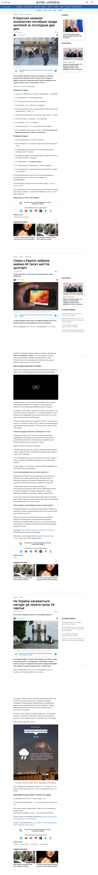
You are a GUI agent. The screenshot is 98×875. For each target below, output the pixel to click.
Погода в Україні (24, 844)
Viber (55, 192)
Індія (15, 557)
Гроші (50, 10)
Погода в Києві (34, 844)
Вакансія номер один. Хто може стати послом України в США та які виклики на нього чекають (73, 66)
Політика (36, 6)
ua (3, 2)
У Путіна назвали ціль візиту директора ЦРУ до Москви (72, 35)
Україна (16, 844)
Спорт (56, 6)
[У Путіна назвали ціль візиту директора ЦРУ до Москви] (73, 25)
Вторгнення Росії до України (21, 217)
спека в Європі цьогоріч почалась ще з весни (36, 530)
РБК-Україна (31, 327)
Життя (50, 6)
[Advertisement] (35, 340)
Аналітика (27, 6)
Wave (62, 6)
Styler (67, 6)
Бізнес (43, 6)
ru (9, 2)
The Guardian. (51, 327)
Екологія (60, 10)
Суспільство (39, 10)
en (6, 2)
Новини (19, 6)
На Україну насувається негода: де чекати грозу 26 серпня (72, 314)
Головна (15, 14)
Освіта (45, 10)
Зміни (54, 10)
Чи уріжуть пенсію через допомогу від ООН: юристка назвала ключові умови (73, 330)
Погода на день (44, 844)
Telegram (49, 192)
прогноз (50, 670)
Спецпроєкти (76, 6)
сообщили (22, 86)
